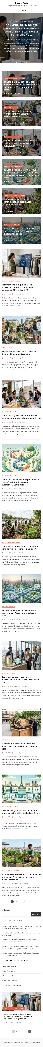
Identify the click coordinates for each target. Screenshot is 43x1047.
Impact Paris (21, 3)
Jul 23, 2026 (9, 211)
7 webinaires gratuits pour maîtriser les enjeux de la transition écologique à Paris (21, 811)
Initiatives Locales (11, 108)
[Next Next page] (30, 901)
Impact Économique (8, 673)
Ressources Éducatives (13, 137)
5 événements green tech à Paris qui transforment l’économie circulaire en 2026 (20, 231)
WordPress (36, 1043)
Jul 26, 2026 (9, 123)
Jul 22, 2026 (9, 240)
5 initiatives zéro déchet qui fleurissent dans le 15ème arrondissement (18, 114)
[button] (21, 11)
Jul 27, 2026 (13, 39)
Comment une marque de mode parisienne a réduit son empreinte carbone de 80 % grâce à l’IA (21, 30)
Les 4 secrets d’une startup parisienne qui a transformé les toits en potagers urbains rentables (21, 877)
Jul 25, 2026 (9, 152)
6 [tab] (26, 62)
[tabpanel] (21, 39)
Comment (32, 39)
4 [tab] (22, 62)
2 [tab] (18, 62)
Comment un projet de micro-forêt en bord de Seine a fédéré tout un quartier (19, 202)
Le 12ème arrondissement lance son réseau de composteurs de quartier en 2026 (20, 746)
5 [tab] (24, 62)
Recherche (6, 910)
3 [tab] (20, 62)
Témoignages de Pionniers (21, 21)
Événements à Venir (11, 225)
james (22, 39)
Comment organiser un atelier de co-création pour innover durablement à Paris (20, 143)
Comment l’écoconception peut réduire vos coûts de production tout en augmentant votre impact (21, 173)
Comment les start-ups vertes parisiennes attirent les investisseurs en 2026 (20, 680)
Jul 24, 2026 (9, 182)
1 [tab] (16, 62)
